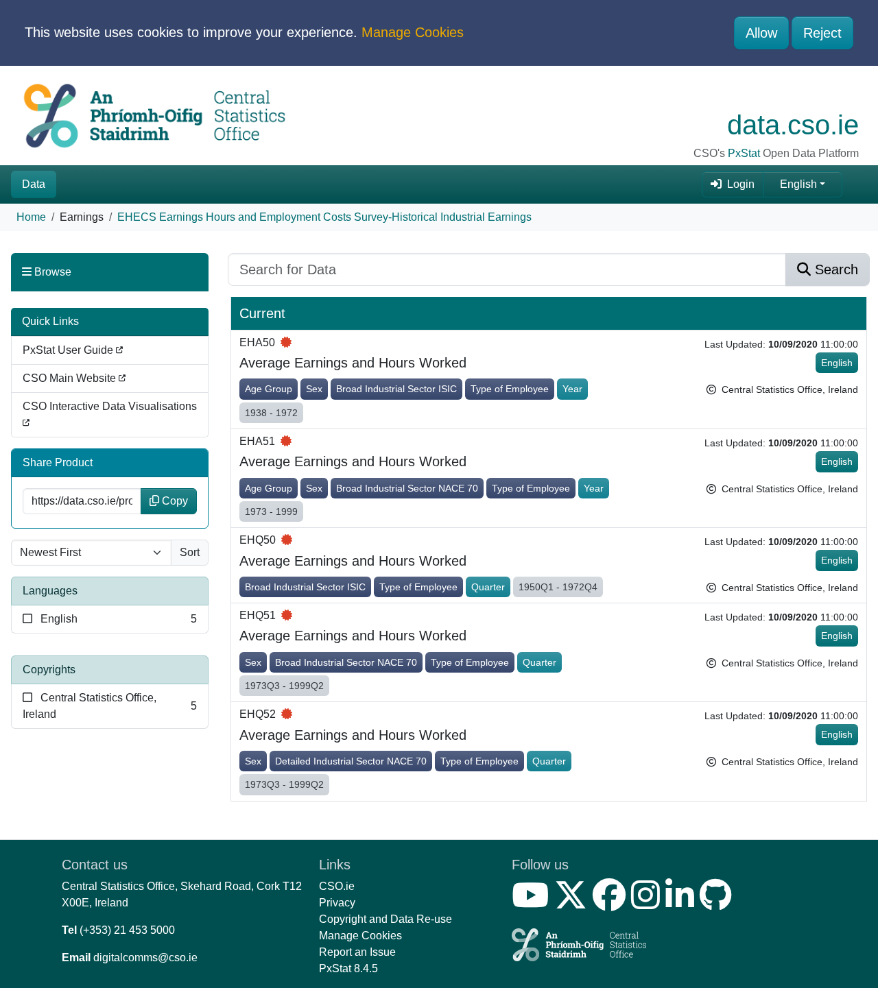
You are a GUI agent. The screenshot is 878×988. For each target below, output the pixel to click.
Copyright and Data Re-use (385, 919)
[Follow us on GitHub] (718, 903)
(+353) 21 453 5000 (127, 930)
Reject (822, 32)
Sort (190, 552)
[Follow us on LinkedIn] (682, 903)
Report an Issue (357, 952)
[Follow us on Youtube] (533, 903)
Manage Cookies (412, 32)
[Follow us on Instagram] (648, 903)
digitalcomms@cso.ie (145, 957)
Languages (50, 591)
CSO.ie (337, 886)
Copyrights (49, 669)
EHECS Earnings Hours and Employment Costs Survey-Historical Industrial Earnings (324, 217)
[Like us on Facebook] (612, 903)
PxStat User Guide (69, 350)
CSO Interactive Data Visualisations (110, 406)
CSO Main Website (71, 378)
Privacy (337, 902)
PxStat (744, 153)
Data (33, 184)
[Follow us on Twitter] (573, 903)
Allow (761, 32)
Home (31, 217)
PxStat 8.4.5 (348, 968)
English (798, 184)
